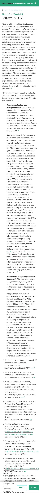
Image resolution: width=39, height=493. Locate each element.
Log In (35, 3)
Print (6, 10)
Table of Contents (7, 3)
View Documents (16, 10)
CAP (9, 252)
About (18, 3)
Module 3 (6, 14)
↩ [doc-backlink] (31, 368)
